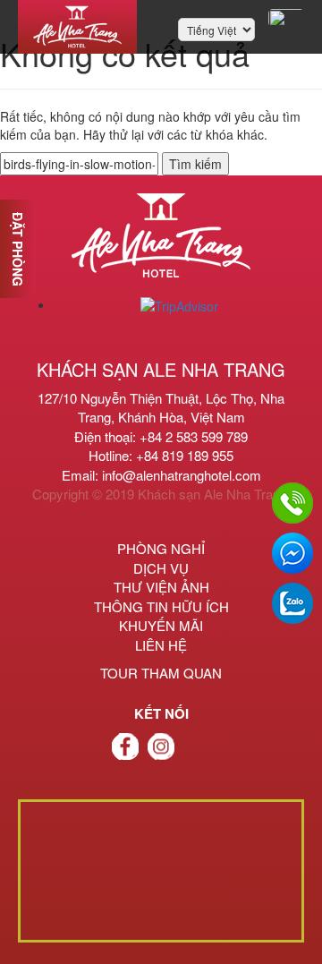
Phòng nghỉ (161, 548)
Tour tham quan (161, 672)
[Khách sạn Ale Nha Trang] (77, 27)
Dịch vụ (161, 568)
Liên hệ (161, 645)
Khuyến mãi (161, 625)
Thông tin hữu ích (161, 606)
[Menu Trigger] (286, 18)
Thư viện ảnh (161, 586)
